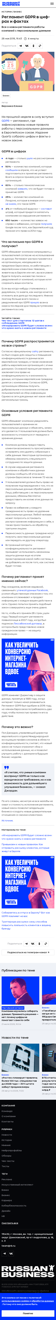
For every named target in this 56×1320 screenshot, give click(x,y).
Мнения (6, 1145)
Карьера (7, 1200)
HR (3, 1216)
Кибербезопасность (14, 1206)
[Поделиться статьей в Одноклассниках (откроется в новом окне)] (33, 46)
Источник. (7, 821)
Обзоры (6, 1156)
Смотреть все (10, 1223)
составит (46, 209)
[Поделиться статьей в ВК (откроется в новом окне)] (27, 46)
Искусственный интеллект (17, 1185)
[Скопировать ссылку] (40, 46)
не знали (10, 204)
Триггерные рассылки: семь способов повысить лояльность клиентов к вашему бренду (26, 925)
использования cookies (16, 1301)
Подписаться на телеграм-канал (27, 952)
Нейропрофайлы (12, 1151)
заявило (22, 189)
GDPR (5, 120)
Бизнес (18, 12)
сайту (35, 351)
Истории (7, 12)
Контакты (7, 1122)
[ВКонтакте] (11, 1253)
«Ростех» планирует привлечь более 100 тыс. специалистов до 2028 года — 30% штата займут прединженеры (20, 1082)
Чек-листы (8, 1161)
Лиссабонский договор (28, 624)
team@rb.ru (8, 1246)
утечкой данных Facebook (32, 590)
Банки (5, 1190)
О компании (9, 1116)
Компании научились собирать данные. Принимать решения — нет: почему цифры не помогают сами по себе (20, 1015)
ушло (30, 158)
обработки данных (42, 1301)
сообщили (11, 170)
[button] (52, 3)
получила (46, 224)
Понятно (28, 1313)
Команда (7, 1111)
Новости (7, 1135)
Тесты (5, 1166)
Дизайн (6, 1211)
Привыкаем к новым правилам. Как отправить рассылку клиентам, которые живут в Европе (25, 847)
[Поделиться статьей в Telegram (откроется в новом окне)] (20, 46)
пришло (34, 303)
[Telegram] (4, 1253)
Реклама (7, 1179)
